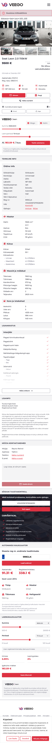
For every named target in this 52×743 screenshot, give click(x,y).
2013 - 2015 (23, 18)
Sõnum (15, 95)
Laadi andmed (26, 563)
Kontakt (6, 716)
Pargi (40, 95)
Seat (11, 18)
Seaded (25, 738)
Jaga (39, 111)
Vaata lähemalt (26, 675)
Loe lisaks (13, 738)
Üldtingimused (16, 716)
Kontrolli (29, 205)
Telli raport (26, 509)
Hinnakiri (46, 716)
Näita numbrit (27, 101)
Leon (16, 18)
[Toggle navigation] (48, 4)
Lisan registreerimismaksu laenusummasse (19, 649)
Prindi (15, 111)
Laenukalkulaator (42, 69)
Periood (5, 635)
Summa (5, 623)
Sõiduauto (4, 18)
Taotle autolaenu (38, 143)
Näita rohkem (24, 391)
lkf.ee (35, 208)
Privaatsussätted (29, 716)
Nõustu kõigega (40, 739)
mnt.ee (28, 208)
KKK (39, 716)
